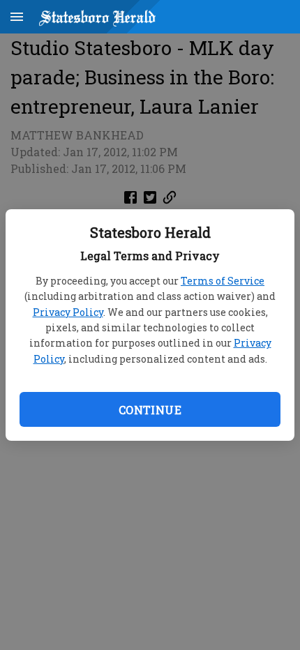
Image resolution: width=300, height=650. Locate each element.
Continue (150, 409)
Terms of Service (222, 280)
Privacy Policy (68, 312)
